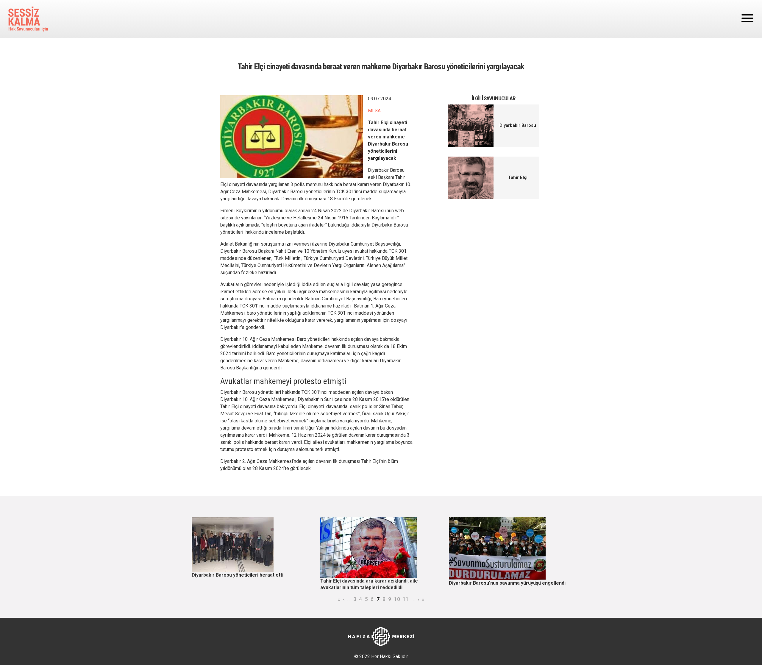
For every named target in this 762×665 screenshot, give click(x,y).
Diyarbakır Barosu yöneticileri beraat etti (237, 575)
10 (397, 599)
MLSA (374, 110)
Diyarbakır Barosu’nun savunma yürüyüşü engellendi (507, 583)
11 (406, 599)
